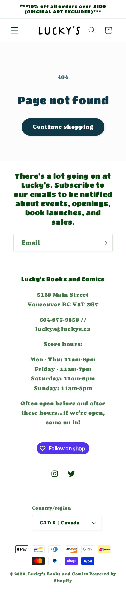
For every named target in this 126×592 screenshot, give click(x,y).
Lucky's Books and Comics (58, 573)
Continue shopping (63, 127)
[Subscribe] (104, 243)
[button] (15, 30)
